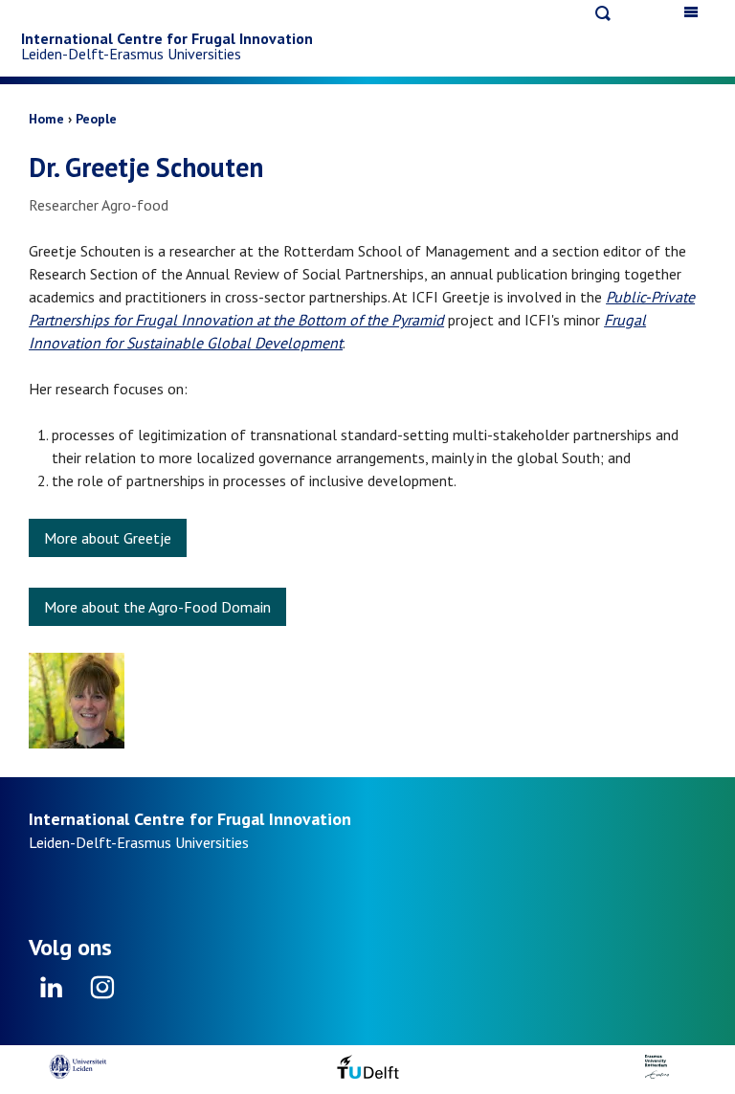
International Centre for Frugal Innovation (167, 38)
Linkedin (52, 993)
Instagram (101, 993)
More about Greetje (107, 537)
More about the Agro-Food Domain (157, 606)
